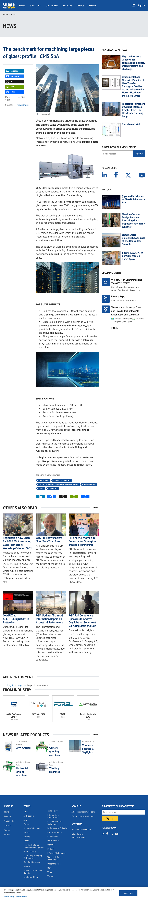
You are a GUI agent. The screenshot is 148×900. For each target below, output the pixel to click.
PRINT (13, 87)
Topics (80, 5)
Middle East (52, 836)
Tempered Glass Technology (54, 858)
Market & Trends (54, 832)
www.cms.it (22, 104)
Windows (53, 488)
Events (26, 840)
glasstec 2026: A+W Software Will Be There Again (132, 256)
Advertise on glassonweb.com (79, 835)
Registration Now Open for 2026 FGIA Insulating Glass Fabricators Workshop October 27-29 (17, 543)
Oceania (50, 844)
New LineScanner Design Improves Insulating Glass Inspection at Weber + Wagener (133, 220)
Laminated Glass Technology (54, 822)
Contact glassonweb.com (82, 816)
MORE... (96, 507)
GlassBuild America (32, 862)
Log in (10, 685)
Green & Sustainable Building (33, 871)
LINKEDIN (14, 71)
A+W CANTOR (24, 747)
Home (5, 14)
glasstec (27, 866)
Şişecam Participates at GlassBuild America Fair (133, 199)
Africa (26, 811)
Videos (50, 872)
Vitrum (50, 876)
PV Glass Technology (56, 853)
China (26, 824)
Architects (44, 480)
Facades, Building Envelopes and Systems (34, 846)
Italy (42, 488)
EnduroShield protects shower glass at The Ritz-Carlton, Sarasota (133, 239)
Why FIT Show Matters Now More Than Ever (49, 539)
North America (53, 840)
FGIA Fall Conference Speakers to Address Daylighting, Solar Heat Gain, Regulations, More (82, 621)
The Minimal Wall (131, 124)
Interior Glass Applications (53, 816)
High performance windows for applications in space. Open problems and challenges (133, 62)
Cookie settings (21, 897)
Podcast (50, 849)
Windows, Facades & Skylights (88, 748)
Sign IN (141, 5)
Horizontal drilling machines (22, 771)
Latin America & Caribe (57, 828)
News (22, 5)
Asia (25, 820)
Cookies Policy (9, 897)
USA (49, 868)
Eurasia (27, 832)
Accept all (128, 893)
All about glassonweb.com (83, 811)
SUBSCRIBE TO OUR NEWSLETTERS (119, 147)
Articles (67, 5)
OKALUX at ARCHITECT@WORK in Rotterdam (16, 619)
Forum (92, 5)
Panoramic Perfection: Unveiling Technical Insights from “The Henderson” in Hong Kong (133, 110)
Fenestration (90, 484)
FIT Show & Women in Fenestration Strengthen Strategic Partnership (83, 541)
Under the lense (54, 863)
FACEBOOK (15, 76)
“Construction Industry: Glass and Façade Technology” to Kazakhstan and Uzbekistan (126, 311)
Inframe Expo (118, 296)
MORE (13, 92)
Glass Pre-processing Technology (33, 856)
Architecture (29, 816)
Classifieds (52, 5)
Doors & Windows (62, 480)
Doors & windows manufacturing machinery (59, 484)
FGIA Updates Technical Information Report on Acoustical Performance (49, 619)
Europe (27, 836)
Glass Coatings (30, 851)
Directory (35, 5)
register (22, 685)
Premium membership (81, 829)
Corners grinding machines (54, 751)
